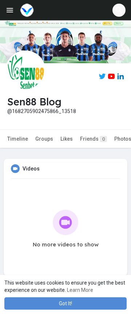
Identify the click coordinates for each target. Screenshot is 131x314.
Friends (92, 139)
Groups (44, 139)
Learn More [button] (80, 290)
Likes (66, 139)
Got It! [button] (65, 303)
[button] (119, 10)
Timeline (17, 139)
